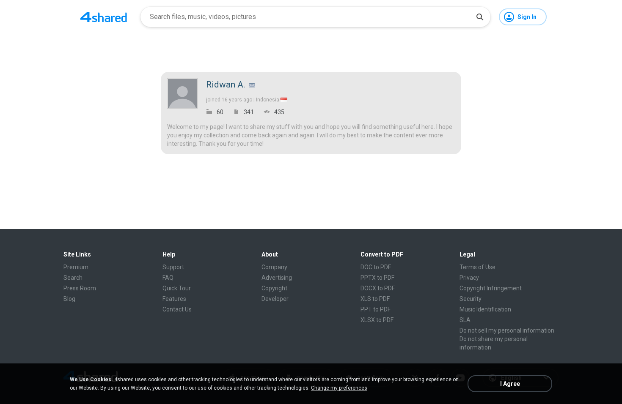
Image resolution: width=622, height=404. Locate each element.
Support (173, 267)
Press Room (79, 288)
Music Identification (485, 309)
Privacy (469, 277)
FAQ (167, 277)
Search (73, 277)
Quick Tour (176, 288)
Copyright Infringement (491, 288)
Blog (69, 298)
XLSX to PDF (377, 320)
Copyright (274, 288)
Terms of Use (477, 267)
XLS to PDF (375, 298)
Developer (275, 298)
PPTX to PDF (377, 277)
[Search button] (480, 17)
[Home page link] (103, 17)
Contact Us (177, 309)
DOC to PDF (376, 267)
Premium (75, 267)
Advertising (276, 277)
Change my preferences (339, 388)
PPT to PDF (376, 309)
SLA (465, 320)
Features (174, 298)
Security (471, 298)
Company (274, 267)
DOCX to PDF (378, 288)
